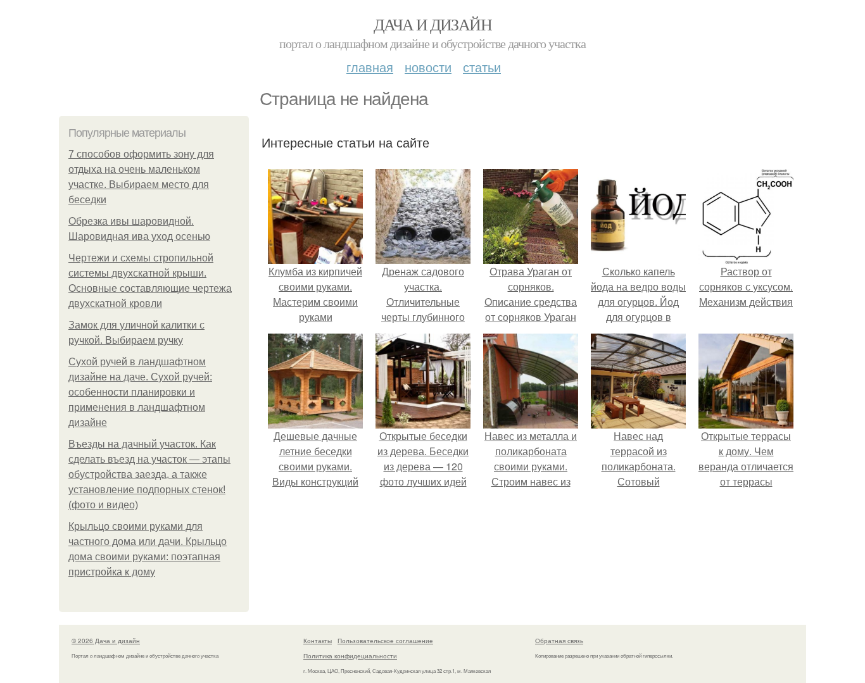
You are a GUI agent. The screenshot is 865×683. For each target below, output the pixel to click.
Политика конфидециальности (350, 655)
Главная (369, 67)
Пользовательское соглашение (385, 640)
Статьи (482, 67)
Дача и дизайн (432, 24)
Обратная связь (559, 640)
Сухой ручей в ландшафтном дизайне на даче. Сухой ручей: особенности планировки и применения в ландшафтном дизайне (140, 392)
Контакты (317, 640)
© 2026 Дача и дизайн (106, 640)
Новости (428, 67)
